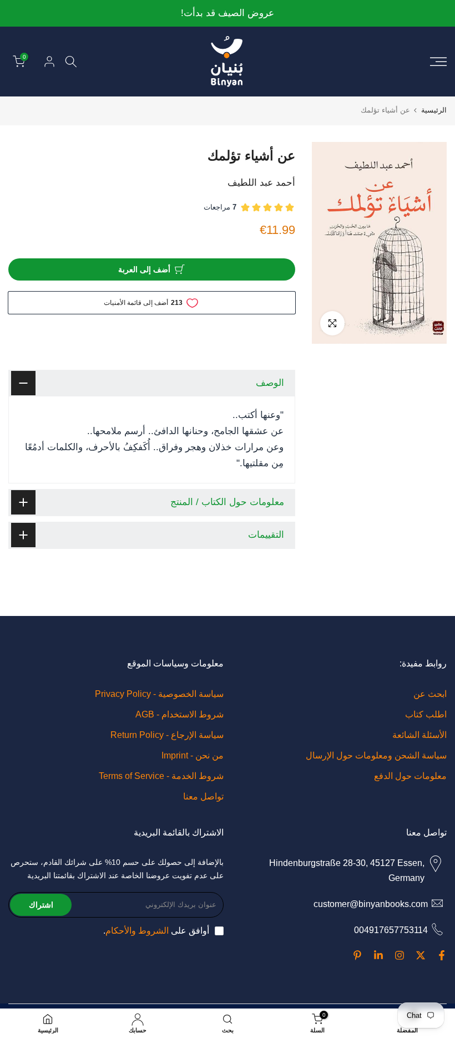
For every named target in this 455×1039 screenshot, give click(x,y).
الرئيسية (434, 110)
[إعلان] (227, 14)
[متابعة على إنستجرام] (400, 955)
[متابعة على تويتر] (421, 955)
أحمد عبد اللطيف (261, 182)
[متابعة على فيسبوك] (442, 955)
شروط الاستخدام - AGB (179, 714)
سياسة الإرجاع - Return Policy (167, 735)
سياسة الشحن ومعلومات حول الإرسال (376, 755)
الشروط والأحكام (137, 930)
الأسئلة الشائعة (419, 735)
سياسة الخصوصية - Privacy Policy (159, 694)
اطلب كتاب (426, 714)
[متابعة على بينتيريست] (357, 955)
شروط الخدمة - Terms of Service (161, 776)
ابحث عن (430, 694)
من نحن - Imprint (192, 755)
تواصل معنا (203, 796)
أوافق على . (156, 930)
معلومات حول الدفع (410, 776)
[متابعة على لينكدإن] (378, 955)
